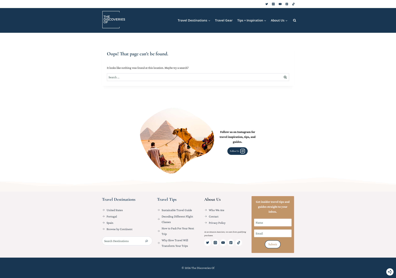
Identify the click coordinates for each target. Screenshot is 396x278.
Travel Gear (224, 20)
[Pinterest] (287, 4)
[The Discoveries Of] (113, 19)
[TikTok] (293, 4)
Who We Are (216, 210)
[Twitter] (266, 4)
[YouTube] (280, 4)
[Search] (147, 241)
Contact (213, 216)
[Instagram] (273, 4)
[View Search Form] (294, 20)
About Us (212, 199)
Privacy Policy (217, 222)
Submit (272, 244)
